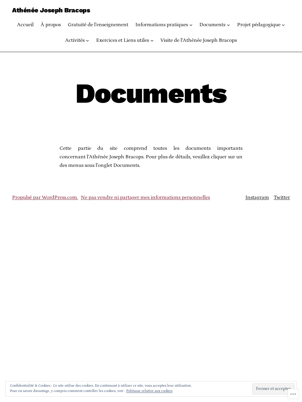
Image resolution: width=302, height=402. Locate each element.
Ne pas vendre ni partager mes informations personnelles (145, 197)
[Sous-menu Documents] (228, 24)
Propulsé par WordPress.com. (45, 197)
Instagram (257, 197)
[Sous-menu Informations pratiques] (191, 24)
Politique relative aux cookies (149, 391)
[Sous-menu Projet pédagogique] (283, 24)
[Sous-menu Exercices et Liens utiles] (152, 40)
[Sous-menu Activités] (87, 40)
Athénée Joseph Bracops (51, 10)
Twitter (282, 197)
